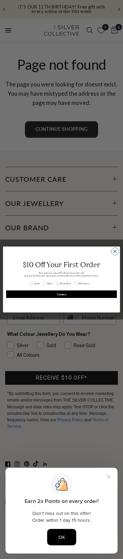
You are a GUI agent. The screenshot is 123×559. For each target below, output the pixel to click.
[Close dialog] (115, 251)
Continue (61, 294)
